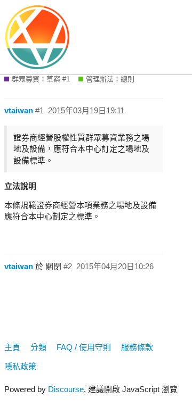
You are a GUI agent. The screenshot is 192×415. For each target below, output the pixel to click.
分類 (38, 347)
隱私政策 (20, 366)
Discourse (66, 389)
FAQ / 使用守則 (84, 347)
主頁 (12, 347)
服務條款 (137, 347)
